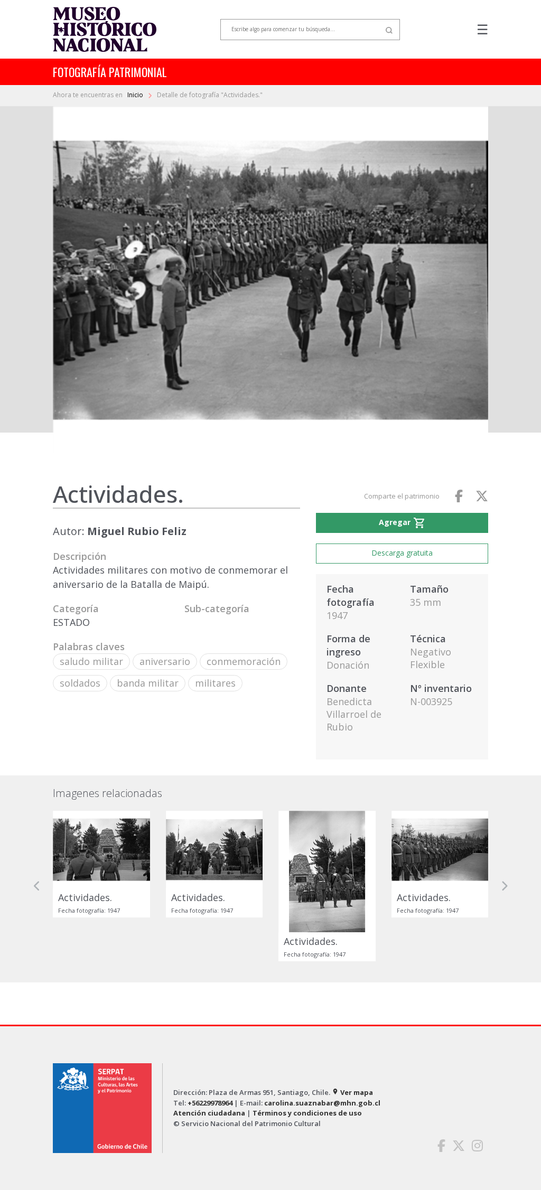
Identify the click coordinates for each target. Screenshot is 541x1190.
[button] (37, 886)
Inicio (136, 94)
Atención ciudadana (209, 1113)
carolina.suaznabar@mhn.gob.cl (322, 1103)
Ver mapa (352, 1092)
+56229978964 (210, 1103)
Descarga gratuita (402, 553)
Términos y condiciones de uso (307, 1113)
